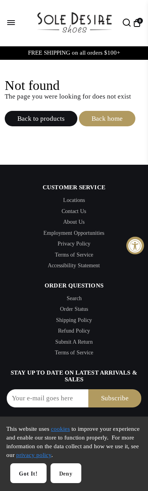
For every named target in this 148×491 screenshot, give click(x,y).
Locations (74, 200)
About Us (73, 222)
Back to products (41, 118)
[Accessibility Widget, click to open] (135, 246)
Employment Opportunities (73, 233)
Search (74, 298)
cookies (60, 429)
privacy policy (33, 455)
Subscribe (115, 398)
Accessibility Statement (74, 265)
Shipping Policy (74, 320)
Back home (107, 118)
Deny (66, 474)
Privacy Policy (74, 244)
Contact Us (74, 211)
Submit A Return (74, 342)
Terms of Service (74, 255)
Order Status (74, 309)
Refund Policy (74, 331)
